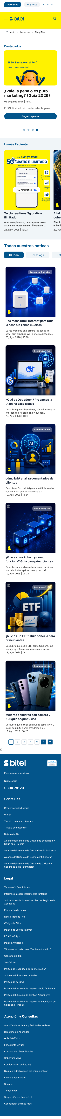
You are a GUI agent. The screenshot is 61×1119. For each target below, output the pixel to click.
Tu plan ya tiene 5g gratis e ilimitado (23, 215)
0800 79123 (14, 788)
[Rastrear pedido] (52, 4)
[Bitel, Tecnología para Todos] (17, 18)
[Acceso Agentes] (56, 4)
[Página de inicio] (8, 32)
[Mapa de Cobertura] (48, 4)
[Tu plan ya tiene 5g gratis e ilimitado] (27, 180)
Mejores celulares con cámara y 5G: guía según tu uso (28, 717)
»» (50, 741)
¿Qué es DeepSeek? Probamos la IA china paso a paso (29, 401)
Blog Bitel (40, 32)
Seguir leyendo (30, 116)
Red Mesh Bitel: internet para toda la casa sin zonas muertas (29, 323)
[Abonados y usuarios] (43, 4)
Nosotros (25, 32)
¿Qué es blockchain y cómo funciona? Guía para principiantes (29, 559)
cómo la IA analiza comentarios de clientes (30, 480)
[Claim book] (52, 765)
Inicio (12, 32)
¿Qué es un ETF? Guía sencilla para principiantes (30, 638)
